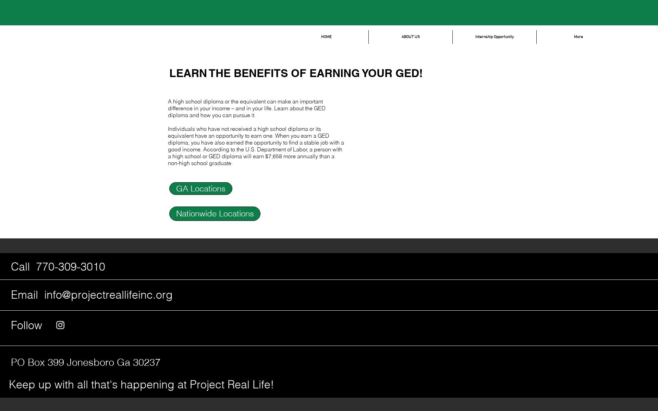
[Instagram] (60, 325)
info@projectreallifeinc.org (108, 294)
